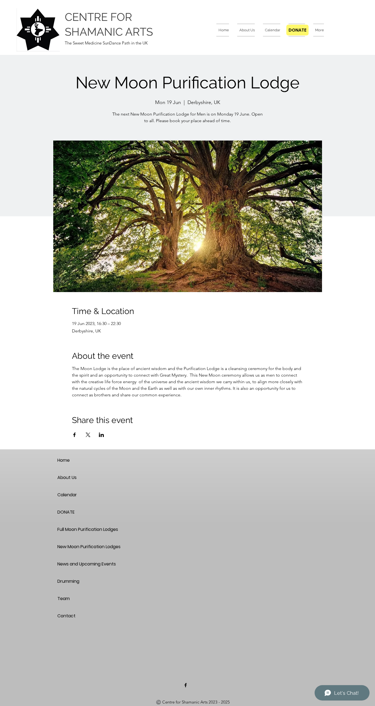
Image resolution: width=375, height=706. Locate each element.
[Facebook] (185, 685)
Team (63, 598)
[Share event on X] (88, 435)
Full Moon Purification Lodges (76, 529)
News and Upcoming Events (76, 564)
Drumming (68, 581)
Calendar (67, 495)
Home (63, 460)
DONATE (66, 512)
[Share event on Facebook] (74, 435)
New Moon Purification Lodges (76, 546)
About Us (67, 477)
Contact (66, 616)
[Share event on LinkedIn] (101, 435)
